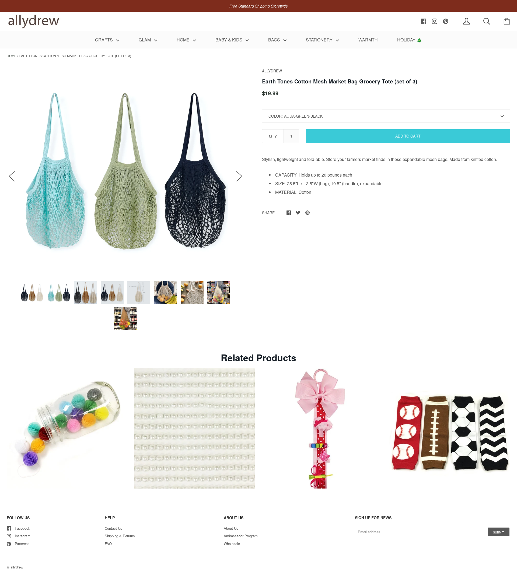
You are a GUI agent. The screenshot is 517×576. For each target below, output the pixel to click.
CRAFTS (104, 40)
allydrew (17, 567)
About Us (231, 528)
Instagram (22, 535)
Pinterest (22, 543)
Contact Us (113, 528)
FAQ (108, 543)
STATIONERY (320, 40)
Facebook (22, 528)
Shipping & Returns (120, 535)
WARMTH (368, 40)
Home (11, 55)
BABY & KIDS (229, 40)
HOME (184, 40)
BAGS (274, 40)
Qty (273, 136)
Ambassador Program (241, 535)
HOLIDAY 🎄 (409, 40)
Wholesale (232, 543)
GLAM (145, 40)
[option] (125, 170)
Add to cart (408, 136)
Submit (498, 532)
